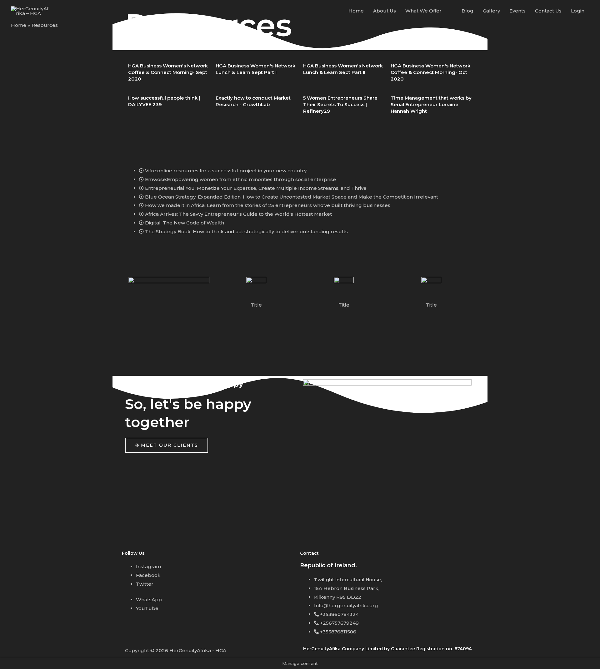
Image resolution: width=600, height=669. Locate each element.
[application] (444, 11)
